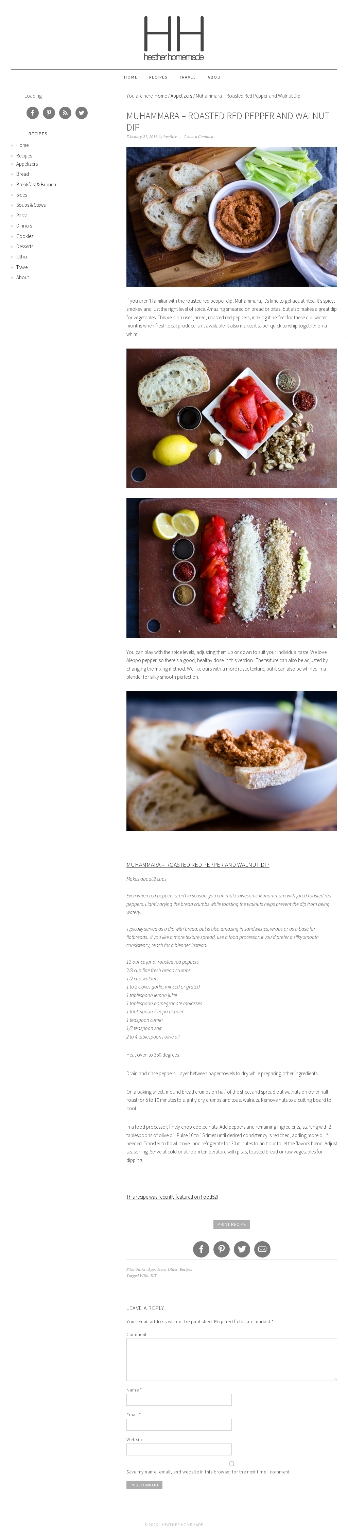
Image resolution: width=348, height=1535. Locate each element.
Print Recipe (232, 1224)
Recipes (158, 77)
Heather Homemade (174, 35)
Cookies (24, 236)
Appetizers (181, 95)
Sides (21, 194)
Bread (22, 174)
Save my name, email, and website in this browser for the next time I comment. (208, 1472)
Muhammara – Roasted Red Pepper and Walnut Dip (197, 864)
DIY (154, 1275)
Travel (187, 77)
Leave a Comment (199, 137)
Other (173, 1269)
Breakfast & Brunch (36, 184)
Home (131, 77)
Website (134, 1439)
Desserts (24, 246)
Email (133, 1415)
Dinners (24, 225)
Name (134, 1390)
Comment (136, 1334)
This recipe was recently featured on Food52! (172, 1197)
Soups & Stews (31, 205)
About (216, 77)
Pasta (22, 215)
